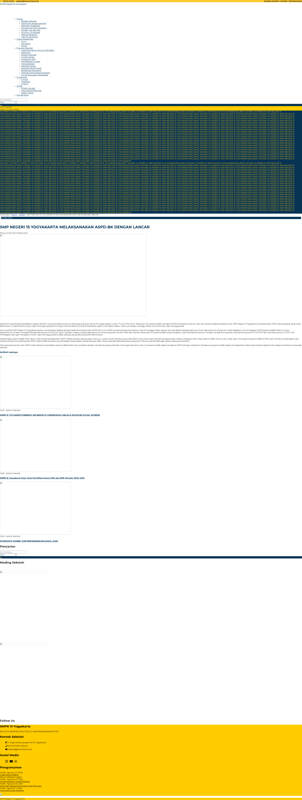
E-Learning (22, 77)
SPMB (19, 86)
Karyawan (26, 44)
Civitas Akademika (25, 39)
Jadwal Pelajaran (29, 35)
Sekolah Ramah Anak (31, 68)
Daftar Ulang (27, 93)
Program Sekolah (25, 48)
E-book (24, 79)
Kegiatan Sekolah (271, 1)
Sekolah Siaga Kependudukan (35, 73)
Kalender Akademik (30, 26)
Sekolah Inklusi (28, 66)
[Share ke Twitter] (5, 221)
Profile (20, 19)
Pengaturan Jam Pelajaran (33, 28)
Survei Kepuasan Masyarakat (34, 75)
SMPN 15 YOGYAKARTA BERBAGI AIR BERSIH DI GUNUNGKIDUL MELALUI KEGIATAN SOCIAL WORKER (50, 415)
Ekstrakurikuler (295, 1)
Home (14, 215)
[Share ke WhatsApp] (8, 221)
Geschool (25, 82)
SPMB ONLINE (28, 88)
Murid (24, 46)
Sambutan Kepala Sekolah (33, 23)
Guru (23, 41)
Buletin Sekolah (28, 55)
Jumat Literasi (27, 57)
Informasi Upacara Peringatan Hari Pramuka (21, 786)
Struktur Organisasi (30, 32)
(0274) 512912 (8, 1)
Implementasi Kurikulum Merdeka (37, 50)
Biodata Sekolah (29, 21)
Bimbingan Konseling (31, 70)
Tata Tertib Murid (29, 37)
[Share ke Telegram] (10, 221)
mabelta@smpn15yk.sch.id (27, 1)
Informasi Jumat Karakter (12, 790)
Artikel (22, 215)
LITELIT (24, 84)
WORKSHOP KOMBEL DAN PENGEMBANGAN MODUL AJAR (29, 541)
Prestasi (283, 1)
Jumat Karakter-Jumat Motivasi (14, 781)
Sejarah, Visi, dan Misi (30, 30)
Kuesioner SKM (28, 59)
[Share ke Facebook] (3, 221)
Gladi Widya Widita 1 (9, 775)
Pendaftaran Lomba (30, 61)
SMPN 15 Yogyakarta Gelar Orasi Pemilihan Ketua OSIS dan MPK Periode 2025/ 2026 (42, 478)
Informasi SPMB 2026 (31, 91)
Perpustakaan (28, 64)
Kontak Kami (22, 95)
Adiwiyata (25, 53)
